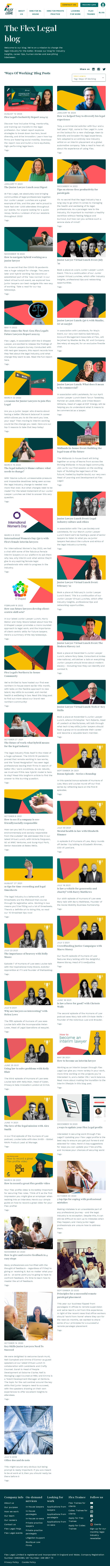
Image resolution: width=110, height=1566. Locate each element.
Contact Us (69, 5)
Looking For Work (75, 12)
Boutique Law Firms (33, 1544)
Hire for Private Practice (55, 12)
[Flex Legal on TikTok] (91, 1520)
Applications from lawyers (56, 1508)
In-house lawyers (35, 1506)
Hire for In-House (35, 12)
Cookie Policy (29, 1562)
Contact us (10, 1524)
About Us (21, 12)
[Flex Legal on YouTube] (91, 1503)
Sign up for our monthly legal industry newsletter (98, 1533)
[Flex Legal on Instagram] (91, 1511)
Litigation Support (35, 1538)
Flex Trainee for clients (77, 1504)
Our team (9, 1516)
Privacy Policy (11, 1562)
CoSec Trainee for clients (78, 1512)
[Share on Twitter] (104, 70)
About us (9, 1503)
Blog (101, 12)
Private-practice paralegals (34, 1532)
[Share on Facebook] (98, 70)
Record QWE (89, 5)
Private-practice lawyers (34, 1524)
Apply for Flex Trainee (76, 1519)
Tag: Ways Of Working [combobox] (85, 79)
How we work (11, 1511)
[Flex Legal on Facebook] (91, 1515)
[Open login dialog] (103, 5)
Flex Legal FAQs (12, 1528)
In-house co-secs (35, 1518)
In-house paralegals (31, 1512)
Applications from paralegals (56, 1516)
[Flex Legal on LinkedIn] (91, 1507)
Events (97, 1524)
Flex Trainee (91, 12)
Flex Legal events (13, 1533)
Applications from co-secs (56, 1523)
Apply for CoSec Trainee (77, 1527)
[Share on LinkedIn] (93, 70)
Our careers (10, 1520)
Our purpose (11, 1507)
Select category (80, 76)
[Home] (9, 9)
